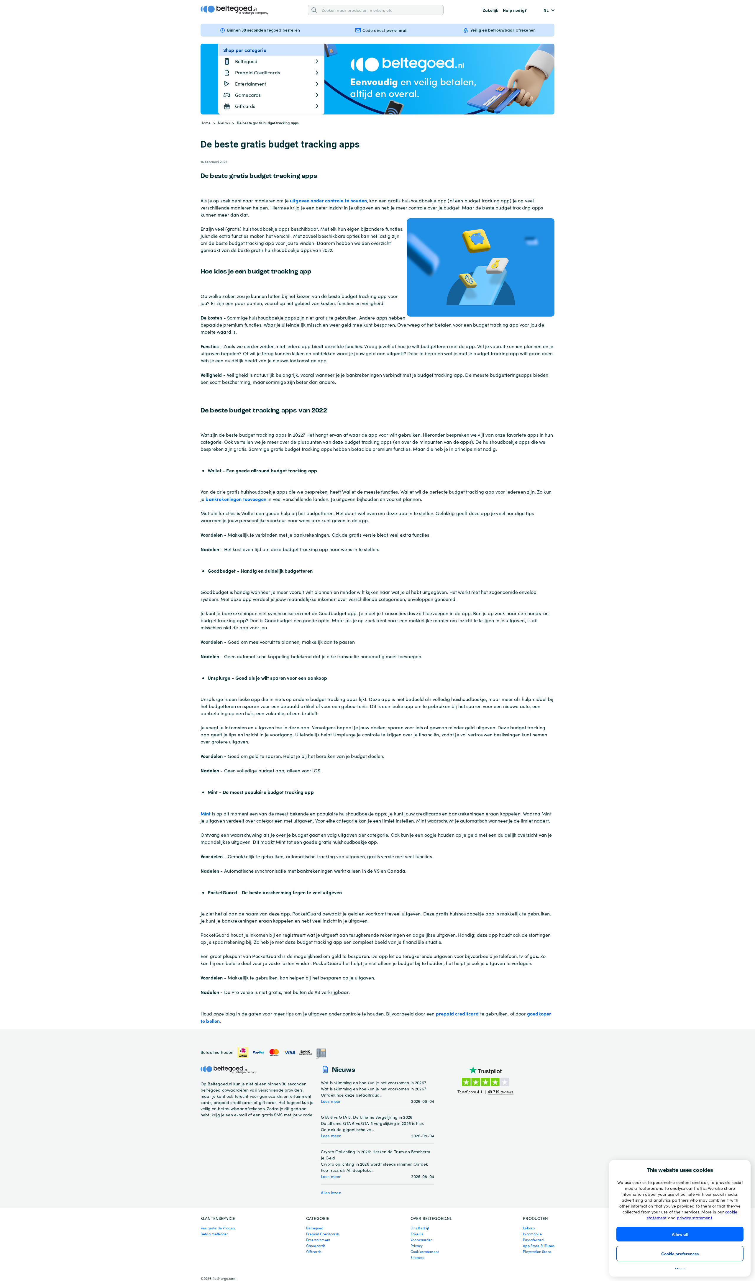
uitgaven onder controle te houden (328, 200)
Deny (680, 1269)
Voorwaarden (422, 1239)
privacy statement (694, 1218)
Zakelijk (490, 10)
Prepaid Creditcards (322, 1233)
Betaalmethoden (215, 1233)
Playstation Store (537, 1251)
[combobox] (380, 10)
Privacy (417, 1245)
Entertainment (318, 1239)
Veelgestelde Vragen (218, 1228)
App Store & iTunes (538, 1245)
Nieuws (224, 122)
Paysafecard (533, 1239)
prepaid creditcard (457, 1013)
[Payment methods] (282, 1052)
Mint (206, 813)
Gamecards (315, 1245)
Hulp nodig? (515, 10)
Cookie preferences (680, 1254)
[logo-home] (234, 10)
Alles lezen (331, 1192)
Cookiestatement (425, 1251)
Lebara (529, 1228)
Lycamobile (532, 1233)
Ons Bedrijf (420, 1228)
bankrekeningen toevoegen (236, 499)
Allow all (680, 1234)
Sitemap (417, 1257)
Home (206, 122)
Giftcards (313, 1251)
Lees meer (331, 1101)
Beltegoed (314, 1228)
